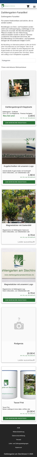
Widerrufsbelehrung (18, 432)
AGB (18, 428)
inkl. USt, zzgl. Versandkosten (27, 118)
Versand (18, 439)
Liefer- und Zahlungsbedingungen (18, 443)
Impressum (18, 447)
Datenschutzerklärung (18, 435)
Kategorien (6, 60)
